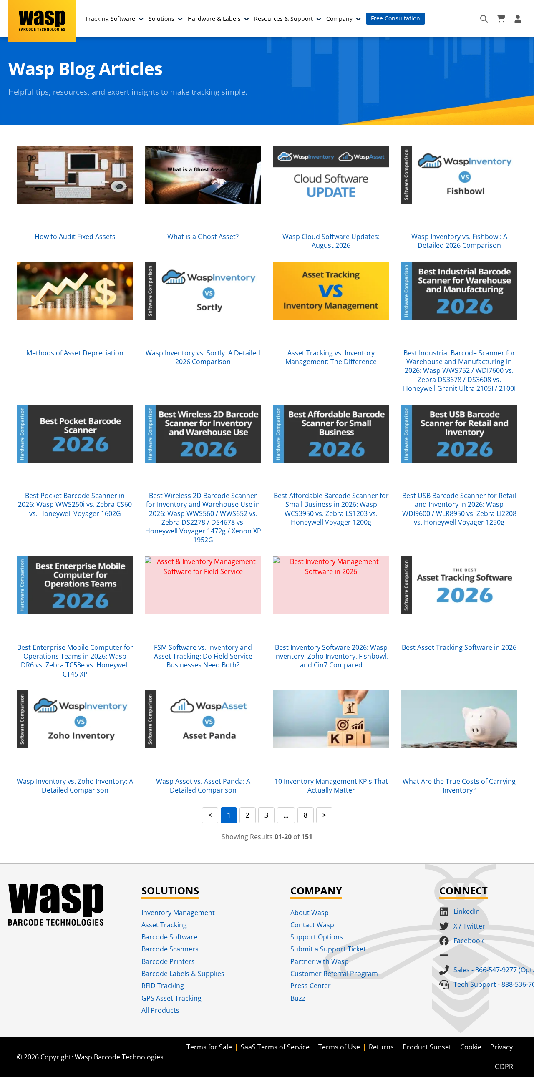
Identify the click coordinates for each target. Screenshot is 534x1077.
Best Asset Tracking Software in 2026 (459, 647)
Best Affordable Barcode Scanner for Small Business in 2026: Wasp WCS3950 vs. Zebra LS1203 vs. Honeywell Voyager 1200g (331, 509)
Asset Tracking (164, 924)
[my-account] (519, 18)
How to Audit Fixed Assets (75, 236)
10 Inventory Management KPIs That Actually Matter (331, 786)
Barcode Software (169, 936)
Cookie (470, 1047)
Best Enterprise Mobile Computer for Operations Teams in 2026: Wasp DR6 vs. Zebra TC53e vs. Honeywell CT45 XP (75, 661)
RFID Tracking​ (162, 985)
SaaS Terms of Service (275, 1047)
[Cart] (501, 18)
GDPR (504, 1066)
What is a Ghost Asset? (203, 236)
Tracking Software (110, 19)
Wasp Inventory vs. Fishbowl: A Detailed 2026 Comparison (459, 241)
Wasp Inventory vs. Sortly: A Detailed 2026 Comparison (203, 357)
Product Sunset (427, 1047)
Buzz (297, 998)
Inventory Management (178, 912)
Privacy (501, 1047)
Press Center (310, 985)
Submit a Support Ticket (328, 949)
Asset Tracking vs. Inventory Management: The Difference (331, 357)
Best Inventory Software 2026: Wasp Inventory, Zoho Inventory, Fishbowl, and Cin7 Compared (331, 656)
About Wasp (309, 912)
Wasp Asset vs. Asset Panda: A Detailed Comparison (203, 786)
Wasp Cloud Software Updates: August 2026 (331, 241)
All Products (160, 1010)
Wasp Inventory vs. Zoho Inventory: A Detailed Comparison (75, 786)
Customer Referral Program (334, 973)
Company (339, 19)
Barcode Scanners (170, 949)
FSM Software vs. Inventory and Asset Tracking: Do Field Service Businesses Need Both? (203, 656)
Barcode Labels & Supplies (182, 973)
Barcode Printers (168, 961)
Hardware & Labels (214, 19)
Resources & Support (283, 19)
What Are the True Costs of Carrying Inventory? (459, 786)
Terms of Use (339, 1047)
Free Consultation (395, 18)
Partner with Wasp (319, 961)
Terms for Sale (209, 1047)
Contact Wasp (312, 924)
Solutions (161, 19)
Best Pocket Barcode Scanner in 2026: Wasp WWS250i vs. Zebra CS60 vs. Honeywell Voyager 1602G (75, 504)
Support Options (316, 936)
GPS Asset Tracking (171, 998)
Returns (381, 1047)
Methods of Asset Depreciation (74, 352)
